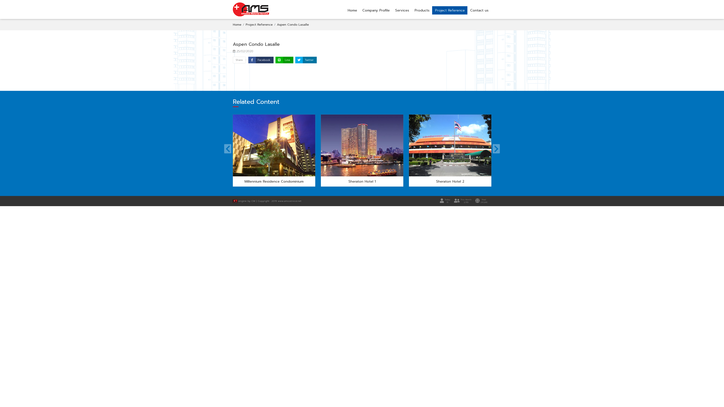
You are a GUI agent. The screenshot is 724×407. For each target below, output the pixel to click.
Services (402, 10)
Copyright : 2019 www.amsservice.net (279, 201)
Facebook (264, 60)
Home (352, 10)
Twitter (309, 60)
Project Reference (450, 10)
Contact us (479, 10)
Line (287, 60)
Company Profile (376, 10)
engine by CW (246, 201)
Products (422, 10)
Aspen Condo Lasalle (293, 24)
